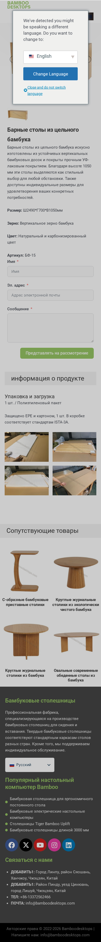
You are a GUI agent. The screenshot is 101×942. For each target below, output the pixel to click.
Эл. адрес (16, 285)
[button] (89, 16)
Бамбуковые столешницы (40, 700)
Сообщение (18, 309)
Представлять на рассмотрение (57, 353)
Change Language (50, 73)
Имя (11, 261)
